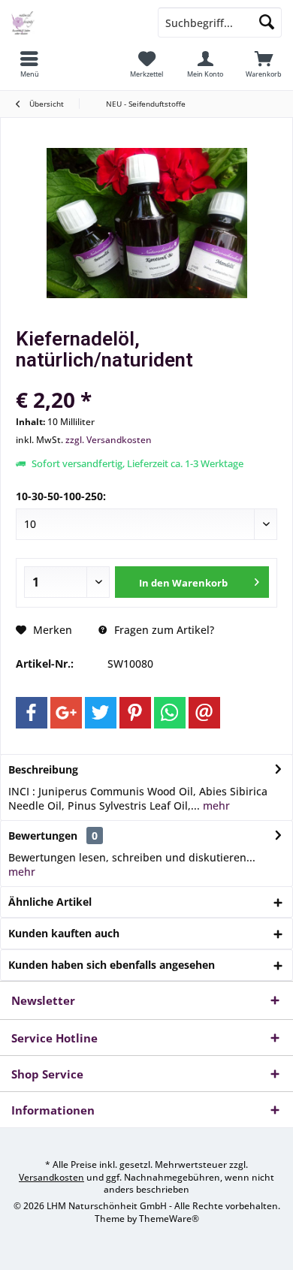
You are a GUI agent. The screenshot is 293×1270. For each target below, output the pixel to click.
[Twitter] (100, 713)
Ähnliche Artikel (50, 901)
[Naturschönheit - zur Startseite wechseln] (73, 23)
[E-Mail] (204, 713)
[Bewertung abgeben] (146, 379)
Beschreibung (43, 769)
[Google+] (66, 713)
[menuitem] (29, 64)
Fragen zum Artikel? (162, 630)
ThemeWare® (169, 1218)
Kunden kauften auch (63, 933)
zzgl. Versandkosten (108, 439)
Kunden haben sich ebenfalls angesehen (111, 965)
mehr (215, 805)
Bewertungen (42, 835)
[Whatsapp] (170, 713)
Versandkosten (51, 1177)
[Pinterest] (135, 713)
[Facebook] (31, 713)
